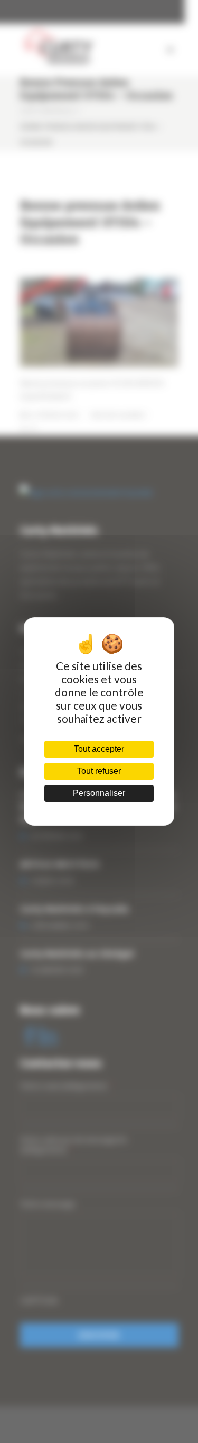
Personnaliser (99, 793)
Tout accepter (99, 748)
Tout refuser (99, 771)
